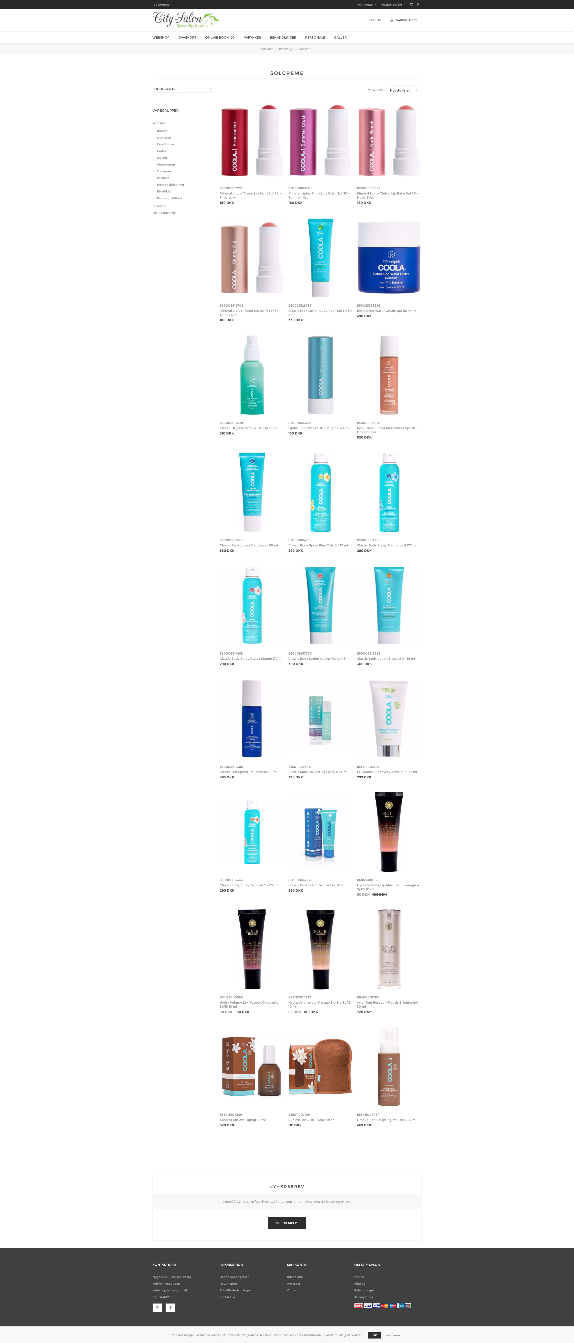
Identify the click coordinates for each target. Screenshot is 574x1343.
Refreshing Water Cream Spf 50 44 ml (387, 311)
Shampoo (164, 137)
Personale (315, 37)
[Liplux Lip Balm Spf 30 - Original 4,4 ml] (320, 374)
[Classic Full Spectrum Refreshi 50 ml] (252, 718)
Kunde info (295, 1277)
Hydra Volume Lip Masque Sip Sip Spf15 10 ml (319, 1004)
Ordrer (292, 1290)
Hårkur (162, 151)
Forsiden (267, 49)
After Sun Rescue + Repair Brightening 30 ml (387, 1004)
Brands (162, 131)
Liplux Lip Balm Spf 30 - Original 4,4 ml (319, 428)
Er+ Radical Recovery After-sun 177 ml (387, 772)
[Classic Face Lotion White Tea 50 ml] (320, 832)
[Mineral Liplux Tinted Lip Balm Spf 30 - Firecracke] (252, 140)
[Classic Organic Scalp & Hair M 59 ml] (252, 374)
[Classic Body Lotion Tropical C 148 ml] (389, 605)
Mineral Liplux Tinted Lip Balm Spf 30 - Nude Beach (387, 195)
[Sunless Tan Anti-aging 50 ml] (252, 1066)
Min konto (365, 4)
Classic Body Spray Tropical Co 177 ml (249, 885)
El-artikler (164, 191)
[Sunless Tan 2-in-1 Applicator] (320, 1066)
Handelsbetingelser (234, 1277)
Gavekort (187, 37)
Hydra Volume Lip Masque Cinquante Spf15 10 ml (249, 1004)
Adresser (293, 1283)
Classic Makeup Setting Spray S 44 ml (318, 772)
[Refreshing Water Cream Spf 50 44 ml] (389, 257)
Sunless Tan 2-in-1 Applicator (311, 1120)
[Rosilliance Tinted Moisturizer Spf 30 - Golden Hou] (389, 374)
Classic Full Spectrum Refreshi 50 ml (249, 772)
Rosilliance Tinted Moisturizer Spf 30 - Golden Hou (387, 430)
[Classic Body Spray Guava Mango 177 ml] (252, 605)
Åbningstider (363, 1297)
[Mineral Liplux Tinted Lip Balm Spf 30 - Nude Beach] (389, 140)
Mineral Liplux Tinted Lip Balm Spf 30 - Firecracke (250, 195)
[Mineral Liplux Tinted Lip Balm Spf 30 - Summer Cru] (320, 140)
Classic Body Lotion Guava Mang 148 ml (319, 659)
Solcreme (164, 171)
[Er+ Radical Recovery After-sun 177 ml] (389, 718)
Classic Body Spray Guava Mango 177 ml (251, 659)
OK (374, 1335)
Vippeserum (166, 164)
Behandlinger (283, 37)
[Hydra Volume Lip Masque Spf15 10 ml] (389, 832)
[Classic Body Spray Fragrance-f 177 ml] (389, 492)
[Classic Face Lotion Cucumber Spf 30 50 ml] (320, 257)
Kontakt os (227, 1297)
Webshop (161, 37)
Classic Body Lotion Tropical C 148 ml (386, 659)
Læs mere (392, 1335)
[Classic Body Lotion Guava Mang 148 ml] (320, 605)
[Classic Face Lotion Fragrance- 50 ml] (252, 492)
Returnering (228, 1283)
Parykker (252, 37)
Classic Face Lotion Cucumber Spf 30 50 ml (320, 313)
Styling (162, 157)
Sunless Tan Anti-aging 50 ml (243, 1120)
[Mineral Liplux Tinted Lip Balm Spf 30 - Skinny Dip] (252, 257)
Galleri (341, 37)
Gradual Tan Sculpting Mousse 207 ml (386, 1120)
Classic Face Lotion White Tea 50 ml (316, 885)
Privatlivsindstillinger (235, 1290)
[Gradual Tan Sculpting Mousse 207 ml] (389, 1066)
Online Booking (220, 37)
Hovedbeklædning (170, 184)
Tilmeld (290, 1223)
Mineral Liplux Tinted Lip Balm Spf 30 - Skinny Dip (250, 313)
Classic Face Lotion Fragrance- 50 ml (249, 545)
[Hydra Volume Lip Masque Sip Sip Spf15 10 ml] (320, 949)
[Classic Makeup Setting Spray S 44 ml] (320, 718)
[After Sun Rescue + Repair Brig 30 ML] (389, 949)
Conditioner (165, 144)
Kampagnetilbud (169, 198)
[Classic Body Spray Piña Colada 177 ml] (320, 492)
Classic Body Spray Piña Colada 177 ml (318, 545)
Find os (359, 1283)
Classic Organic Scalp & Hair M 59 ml (249, 428)
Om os (359, 1277)
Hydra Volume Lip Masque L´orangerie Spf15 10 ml (388, 887)
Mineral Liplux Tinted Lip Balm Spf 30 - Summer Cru (319, 195)
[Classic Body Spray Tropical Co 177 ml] (252, 832)
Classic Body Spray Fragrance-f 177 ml (387, 545)
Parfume (163, 178)
